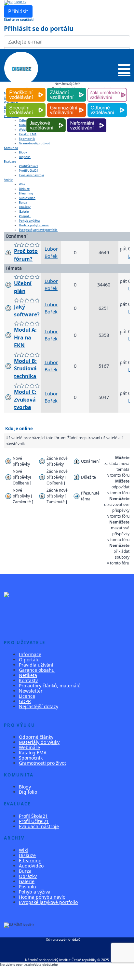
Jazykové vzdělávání (46, 118)
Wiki (22, 184)
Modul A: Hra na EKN (25, 337)
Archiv (8, 180)
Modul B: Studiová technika (25, 368)
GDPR (25, 701)
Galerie (24, 211)
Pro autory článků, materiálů (50, 685)
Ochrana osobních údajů (63, 939)
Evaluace (10, 161)
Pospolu (25, 216)
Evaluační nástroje (31, 175)
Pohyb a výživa (29, 221)
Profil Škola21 (28, 166)
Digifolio (25, 157)
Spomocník (27, 139)
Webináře (29, 747)
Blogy (23, 152)
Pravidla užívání (36, 665)
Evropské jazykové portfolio (38, 230)
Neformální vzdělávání (87, 118)
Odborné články (36, 737)
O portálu (29, 659)
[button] (124, 70)
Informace (30, 654)
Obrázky (25, 207)
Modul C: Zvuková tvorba (25, 399)
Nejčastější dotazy (38, 706)
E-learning (26, 193)
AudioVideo (27, 198)
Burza (23, 202)
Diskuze (24, 189)
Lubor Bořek (51, 252)
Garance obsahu (37, 670)
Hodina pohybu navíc (34, 225)
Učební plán (23, 287)
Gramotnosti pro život (34, 143)
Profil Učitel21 (28, 170)
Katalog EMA (33, 752)
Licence (27, 696)
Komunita (11, 148)
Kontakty (28, 680)
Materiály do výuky (39, 742)
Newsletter (31, 691)
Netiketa (28, 675)
